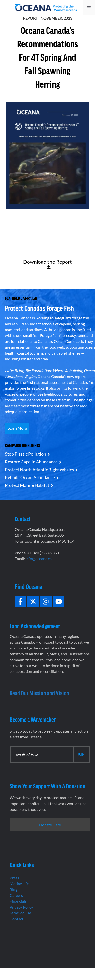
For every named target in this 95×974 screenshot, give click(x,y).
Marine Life (19, 883)
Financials (18, 901)
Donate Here (50, 824)
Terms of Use (20, 913)
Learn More (17, 428)
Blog (13, 889)
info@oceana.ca (39, 558)
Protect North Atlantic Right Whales (39, 469)
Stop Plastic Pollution (25, 454)
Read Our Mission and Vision (39, 693)
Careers (16, 895)
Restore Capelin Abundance (31, 461)
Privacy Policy (21, 907)
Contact (16, 918)
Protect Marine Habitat (27, 485)
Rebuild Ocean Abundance (30, 477)
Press (14, 877)
